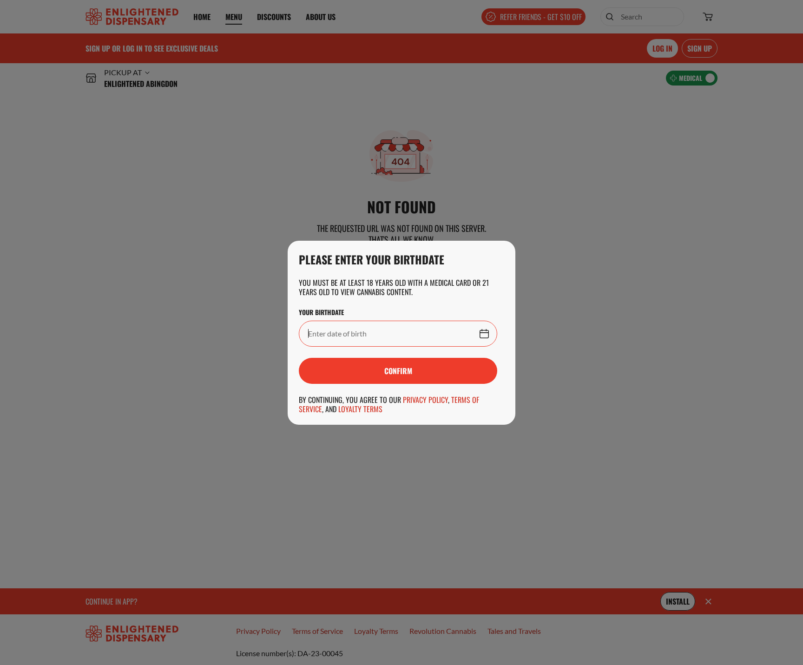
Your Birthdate (321, 312)
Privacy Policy (425, 399)
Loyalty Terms (360, 409)
